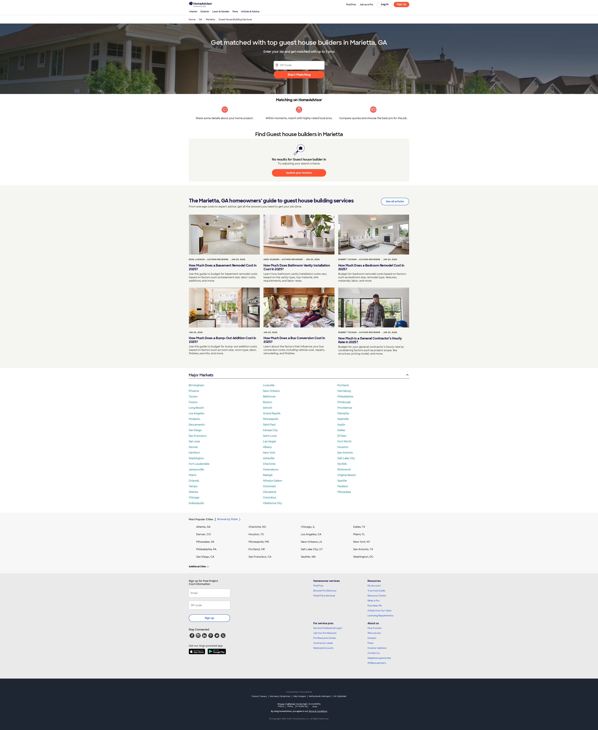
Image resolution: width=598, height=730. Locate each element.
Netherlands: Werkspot (320, 696)
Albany (267, 447)
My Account (374, 585)
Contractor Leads (323, 643)
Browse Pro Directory (324, 590)
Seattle (342, 480)
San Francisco (197, 435)
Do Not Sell (301, 705)
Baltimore (269, 396)
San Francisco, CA (260, 556)
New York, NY (361, 541)
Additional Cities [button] (197, 566)
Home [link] (192, 19)
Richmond (343, 469)
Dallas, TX (359, 526)
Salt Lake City (346, 458)
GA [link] (200, 19)
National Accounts (323, 648)
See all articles (395, 201)
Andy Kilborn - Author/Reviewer (283, 259)
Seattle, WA (308, 556)
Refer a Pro (374, 600)
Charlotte (269, 464)
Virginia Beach (346, 475)
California (290, 705)
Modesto (194, 419)
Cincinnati (269, 486)
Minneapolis (270, 419)
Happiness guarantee (379, 658)
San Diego (195, 430)
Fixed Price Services (324, 595)
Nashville (343, 419)
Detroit (267, 407)
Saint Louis (270, 435)
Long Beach (196, 407)
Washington (196, 458)
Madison (342, 486)
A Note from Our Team (380, 610)
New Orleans (271, 391)
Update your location (299, 172)
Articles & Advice (250, 11)
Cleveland (269, 492)
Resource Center (377, 595)
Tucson (193, 396)
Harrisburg (344, 391)
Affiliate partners (377, 663)
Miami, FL (359, 534)
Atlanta (193, 492)
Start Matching (299, 75)
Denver (193, 447)
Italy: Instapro (299, 696)
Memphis (343, 413)
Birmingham (196, 385)
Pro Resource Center (324, 638)
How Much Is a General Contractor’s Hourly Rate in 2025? (370, 340)
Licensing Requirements (380, 615)
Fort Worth (344, 441)
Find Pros (318, 585)
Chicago (194, 497)
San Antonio (345, 452)
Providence (344, 407)
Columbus (269, 497)
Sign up (209, 618)
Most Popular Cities (201, 519)
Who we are (374, 633)
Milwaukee (344, 492)
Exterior (205, 11)
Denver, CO (203, 534)
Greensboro (270, 469)
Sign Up (401, 4)
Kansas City (270, 430)
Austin (341, 424)
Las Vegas (269, 441)
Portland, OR (257, 549)
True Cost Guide (376, 590)
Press (370, 643)
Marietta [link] (210, 19)
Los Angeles (196, 413)
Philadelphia (345, 396)
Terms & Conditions (317, 711)
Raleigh (268, 475)
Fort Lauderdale (199, 464)
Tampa (193, 486)
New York (269, 452)
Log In (385, 4)
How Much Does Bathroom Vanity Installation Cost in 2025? (296, 267)
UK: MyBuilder (340, 696)
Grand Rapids (271, 413)
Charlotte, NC (257, 526)
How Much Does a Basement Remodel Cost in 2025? (222, 267)
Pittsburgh (344, 402)
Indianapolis (196, 503)
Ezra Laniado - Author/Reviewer (208, 259)
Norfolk (342, 464)
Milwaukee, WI (205, 541)
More (235, 11)
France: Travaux (259, 696)
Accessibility (315, 705)
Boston (267, 402)
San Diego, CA (205, 556)
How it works (375, 628)
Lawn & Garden (220, 11)
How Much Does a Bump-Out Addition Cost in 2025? (222, 340)
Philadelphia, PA (206, 549)
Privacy (281, 705)
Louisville (269, 385)
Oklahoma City (272, 503)
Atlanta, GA (203, 526)
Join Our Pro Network (325, 633)
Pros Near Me (375, 605)
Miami (192, 475)
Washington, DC (363, 556)
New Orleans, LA (311, 541)
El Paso (341, 435)
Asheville (268, 458)
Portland (343, 385)
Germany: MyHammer (280, 696)
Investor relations (377, 648)
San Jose (194, 441)
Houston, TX (256, 534)
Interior (193, 11)
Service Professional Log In (327, 628)
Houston (342, 447)
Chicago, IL (308, 526)
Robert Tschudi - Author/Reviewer (359, 259)
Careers (372, 638)
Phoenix (194, 391)
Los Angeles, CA (311, 534)
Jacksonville (196, 469)
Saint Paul (269, 424)
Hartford (194, 452)
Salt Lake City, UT (312, 549)
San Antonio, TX (363, 549)
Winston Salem (272, 480)
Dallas (341, 430)
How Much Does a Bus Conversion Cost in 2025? (294, 340)
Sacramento (197, 424)
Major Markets (201, 375)
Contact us (374, 653)
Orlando (194, 480)
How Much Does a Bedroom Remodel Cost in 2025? (371, 267)
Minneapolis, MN (259, 541)
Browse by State (227, 519)
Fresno (193, 402)
